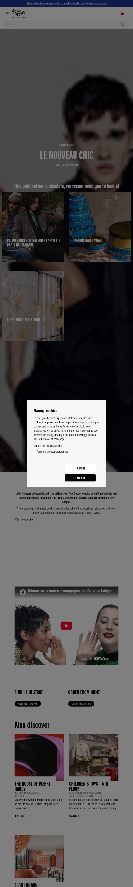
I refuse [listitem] (80, 468)
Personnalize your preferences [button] (52, 451)
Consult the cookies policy (47, 445)
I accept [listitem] (80, 478)
